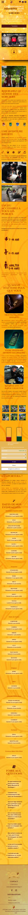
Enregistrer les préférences (14, 468)
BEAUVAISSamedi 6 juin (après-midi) (14, 658)
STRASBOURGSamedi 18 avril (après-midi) (14, 571)
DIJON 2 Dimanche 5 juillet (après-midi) (14, 545)
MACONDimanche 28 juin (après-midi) (14, 557)
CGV (9, 897)
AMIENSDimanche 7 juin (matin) (14, 633)
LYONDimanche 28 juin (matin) (14, 707)
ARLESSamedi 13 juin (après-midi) (14, 756)
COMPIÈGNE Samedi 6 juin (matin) (14, 622)
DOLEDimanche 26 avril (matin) (14, 521)
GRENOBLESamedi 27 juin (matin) (14, 714)
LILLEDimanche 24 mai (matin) (14, 646)
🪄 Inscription (14, 26)
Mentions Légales (12, 900)
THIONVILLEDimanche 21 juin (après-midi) (14, 607)
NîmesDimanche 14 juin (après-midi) (14, 735)
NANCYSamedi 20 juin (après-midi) (14, 595)
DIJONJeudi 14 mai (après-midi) (14, 539)
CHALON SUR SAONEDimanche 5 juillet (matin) (14, 526)
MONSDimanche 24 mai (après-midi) (14, 672)
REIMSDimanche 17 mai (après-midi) (14, 577)
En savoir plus (14, 29)
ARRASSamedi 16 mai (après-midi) (14, 640)
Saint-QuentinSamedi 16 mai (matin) (14, 653)
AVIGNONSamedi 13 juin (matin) (14, 687)
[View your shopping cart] (20, 2)
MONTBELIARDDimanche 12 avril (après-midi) (14, 515)
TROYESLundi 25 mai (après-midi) (14, 602)
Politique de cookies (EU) (14, 902)
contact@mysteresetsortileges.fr (14, 886)
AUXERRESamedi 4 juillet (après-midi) (14, 551)
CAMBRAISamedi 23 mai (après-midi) (14, 628)
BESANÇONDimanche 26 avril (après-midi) (14, 533)
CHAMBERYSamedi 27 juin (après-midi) (14, 720)
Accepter (14, 461)
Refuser (14, 465)
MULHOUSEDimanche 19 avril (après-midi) (14, 589)
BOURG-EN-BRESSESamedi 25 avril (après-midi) (14, 701)
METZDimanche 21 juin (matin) (14, 582)
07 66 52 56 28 (14, 884)
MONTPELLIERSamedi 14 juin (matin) (14, 742)
